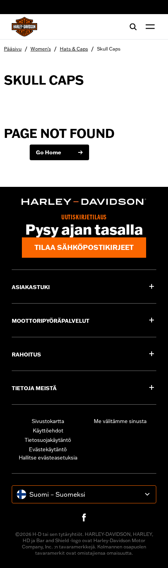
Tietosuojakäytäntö (48, 440)
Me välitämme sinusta (120, 421)
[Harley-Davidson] (84, 202)
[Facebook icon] (84, 517)
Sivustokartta (48, 421)
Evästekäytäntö (48, 449)
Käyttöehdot (48, 430)
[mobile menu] (148, 26)
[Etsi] (133, 26)
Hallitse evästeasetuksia (48, 457)
